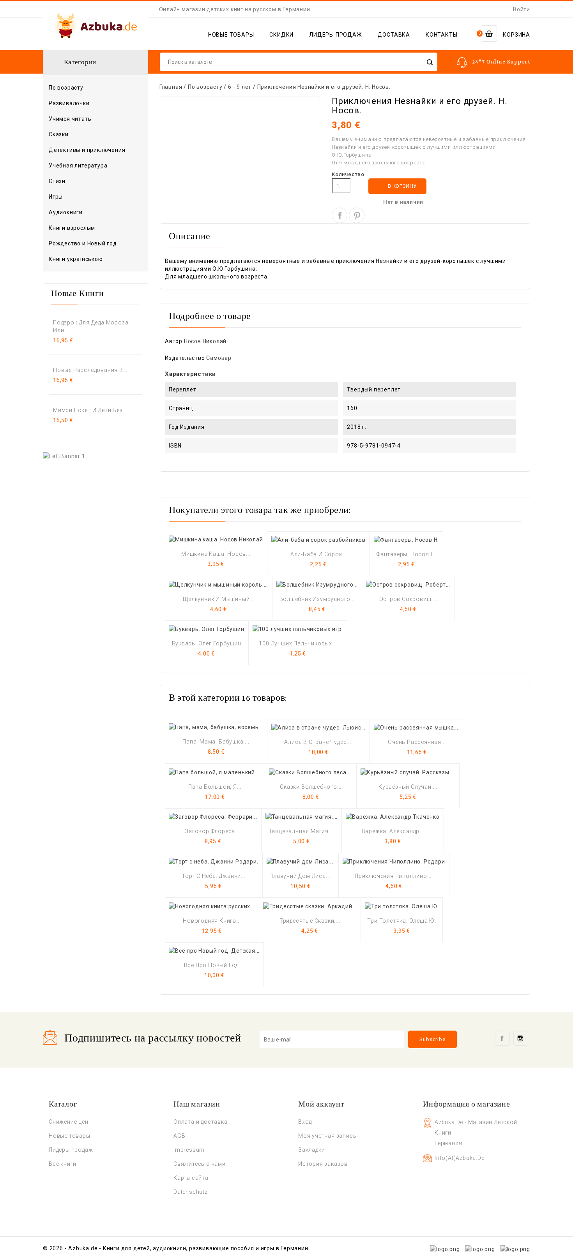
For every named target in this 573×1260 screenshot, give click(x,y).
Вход (305, 1122)
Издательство (185, 358)
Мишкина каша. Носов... (216, 554)
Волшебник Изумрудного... (317, 599)
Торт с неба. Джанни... (214, 876)
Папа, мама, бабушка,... (215, 741)
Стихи (57, 181)
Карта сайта (191, 1178)
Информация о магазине (466, 1104)
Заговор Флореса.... (213, 831)
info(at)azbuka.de (460, 1158)
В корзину (398, 186)
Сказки (59, 134)
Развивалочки (69, 103)
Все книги (62, 1164)
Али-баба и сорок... (318, 554)
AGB (179, 1136)
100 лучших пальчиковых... (297, 643)
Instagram (521, 1038)
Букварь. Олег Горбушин (207, 643)
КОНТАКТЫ (441, 35)
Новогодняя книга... (212, 921)
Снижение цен (68, 1122)
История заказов (323, 1164)
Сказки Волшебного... (310, 787)
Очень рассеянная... (417, 742)
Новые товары (69, 1136)
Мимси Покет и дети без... (90, 410)
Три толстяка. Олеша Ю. (401, 921)
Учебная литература (78, 165)
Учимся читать (70, 119)
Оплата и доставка (200, 1122)
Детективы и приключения (87, 150)
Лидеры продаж (71, 1150)
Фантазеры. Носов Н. (406, 554)
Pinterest (356, 215)
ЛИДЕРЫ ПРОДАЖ (335, 35)
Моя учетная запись (327, 1136)
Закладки (311, 1150)
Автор (173, 341)
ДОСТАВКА (394, 35)
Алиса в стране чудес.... (318, 742)
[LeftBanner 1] (64, 456)
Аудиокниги (66, 212)
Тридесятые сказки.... (309, 921)
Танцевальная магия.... (302, 831)
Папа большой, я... (214, 787)
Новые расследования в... (90, 370)
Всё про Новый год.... (214, 965)
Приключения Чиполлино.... (394, 876)
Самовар (219, 358)
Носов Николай (205, 341)
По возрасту (95, 88)
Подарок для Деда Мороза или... (90, 326)
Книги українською (76, 259)
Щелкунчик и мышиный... (218, 599)
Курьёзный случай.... (407, 787)
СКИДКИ (281, 35)
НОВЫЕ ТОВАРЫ (231, 35)
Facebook (502, 1038)
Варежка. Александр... (393, 831)
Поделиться (339, 215)
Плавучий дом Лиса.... (300, 876)
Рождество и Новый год (83, 243)
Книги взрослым (95, 228)
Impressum (189, 1150)
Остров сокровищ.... (408, 599)
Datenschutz (190, 1192)
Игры (56, 197)
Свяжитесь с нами (199, 1164)
